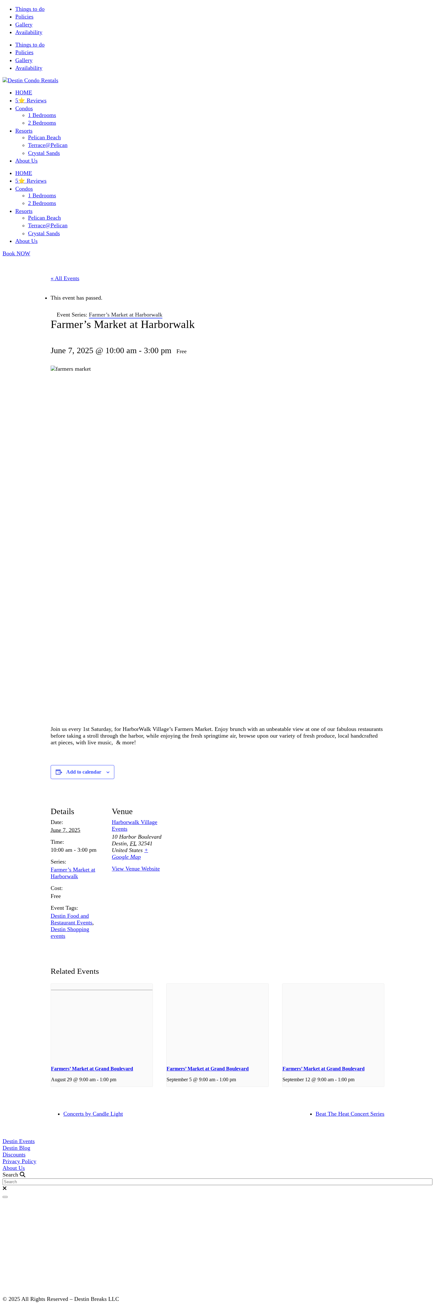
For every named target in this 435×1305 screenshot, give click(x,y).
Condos (24, 108)
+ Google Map (130, 853)
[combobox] (217, 1181)
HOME (23, 92)
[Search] (5, 1197)
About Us (26, 160)
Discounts (14, 1154)
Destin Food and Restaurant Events (71, 919)
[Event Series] (118, 1079)
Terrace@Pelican (48, 145)
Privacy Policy (19, 1161)
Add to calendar (83, 772)
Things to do (30, 9)
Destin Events (19, 1141)
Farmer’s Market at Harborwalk (73, 872)
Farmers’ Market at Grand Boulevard (92, 1068)
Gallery (23, 24)
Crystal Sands (44, 153)
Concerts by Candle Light (93, 1114)
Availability (28, 32)
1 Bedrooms (42, 115)
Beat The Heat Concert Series (350, 1114)
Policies (24, 16)
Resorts (23, 131)
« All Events (65, 278)
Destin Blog (16, 1148)
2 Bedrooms (42, 123)
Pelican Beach (44, 137)
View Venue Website (136, 868)
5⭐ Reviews (30, 100)
